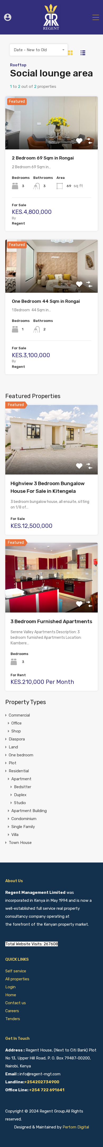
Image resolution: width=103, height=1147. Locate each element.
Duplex (20, 794)
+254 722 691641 (46, 1090)
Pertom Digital (76, 1127)
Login (10, 987)
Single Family (23, 826)
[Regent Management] (51, 28)
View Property (52, 139)
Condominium (23, 818)
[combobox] (39, 50)
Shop (16, 731)
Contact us (15, 1003)
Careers (12, 1010)
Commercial (19, 715)
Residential (19, 771)
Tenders (12, 1018)
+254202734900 (41, 1082)
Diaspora (17, 739)
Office (16, 723)
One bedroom (21, 755)
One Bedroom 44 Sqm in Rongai (46, 301)
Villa (14, 834)
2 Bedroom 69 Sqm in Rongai (43, 158)
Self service (16, 971)
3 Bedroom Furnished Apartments (51, 621)
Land (13, 747)
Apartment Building (29, 810)
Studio (20, 802)
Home (10, 995)
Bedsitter (22, 786)
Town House (20, 842)
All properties (17, 979)
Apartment (21, 779)
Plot (12, 763)
